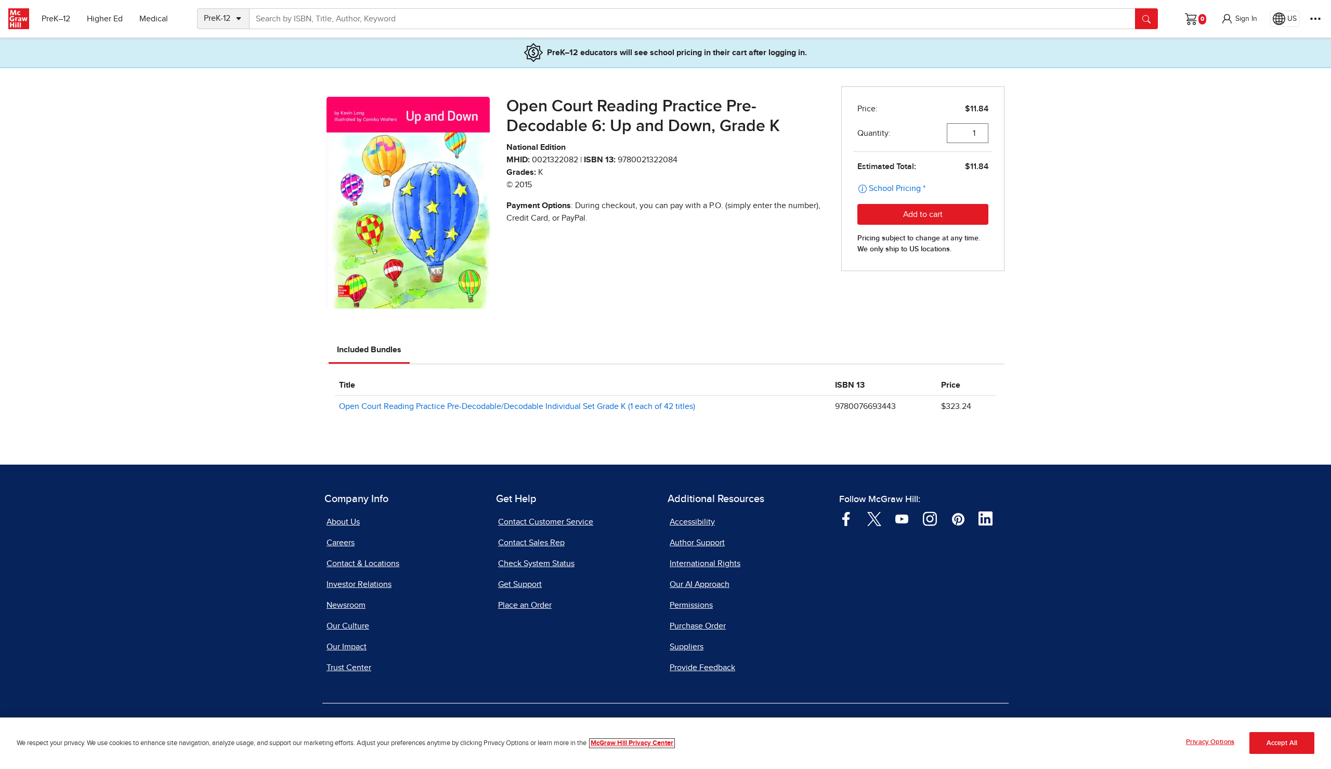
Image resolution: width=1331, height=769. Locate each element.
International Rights (705, 563)
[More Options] (1315, 18)
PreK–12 (56, 19)
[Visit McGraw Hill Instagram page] (930, 518)
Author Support (697, 543)
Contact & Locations (363, 563)
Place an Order (525, 605)
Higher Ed (105, 19)
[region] (665, 743)
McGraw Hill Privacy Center (632, 743)
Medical (153, 19)
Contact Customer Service (545, 522)
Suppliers (686, 647)
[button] (1239, 18)
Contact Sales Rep (531, 543)
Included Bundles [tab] (369, 349)
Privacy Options (1210, 742)
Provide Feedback (702, 667)
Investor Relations (359, 584)
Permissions (691, 605)
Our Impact (347, 647)
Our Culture (348, 626)
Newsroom (346, 605)
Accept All (1282, 743)
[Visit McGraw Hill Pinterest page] (958, 518)
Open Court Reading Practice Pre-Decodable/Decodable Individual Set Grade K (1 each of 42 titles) (517, 406)
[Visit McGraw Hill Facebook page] (846, 518)
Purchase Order (698, 626)
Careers (341, 543)
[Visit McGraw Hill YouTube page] (902, 518)
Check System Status (536, 563)
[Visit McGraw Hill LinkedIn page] (985, 518)
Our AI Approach (699, 584)
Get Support (520, 584)
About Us (343, 522)
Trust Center (349, 667)
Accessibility (692, 522)
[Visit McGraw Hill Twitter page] (874, 518)
